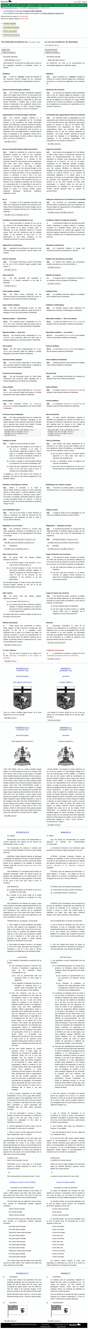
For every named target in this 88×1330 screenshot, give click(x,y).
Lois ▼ (23, 5)
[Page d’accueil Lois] (1, 7)
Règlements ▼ (31, 5)
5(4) (5, 376)
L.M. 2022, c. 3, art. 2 (67, 433)
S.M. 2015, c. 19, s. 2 (10, 433)
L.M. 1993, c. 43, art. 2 (54, 143)
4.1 (4, 278)
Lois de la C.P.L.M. (33, 7)
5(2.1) (5, 321)
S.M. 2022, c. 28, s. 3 (22, 549)
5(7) (5, 417)
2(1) (5, 152)
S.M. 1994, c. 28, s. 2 (10, 549)
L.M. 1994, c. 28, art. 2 (54, 549)
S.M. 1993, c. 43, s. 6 (10, 815)
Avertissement (23, 1324)
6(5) (5, 539)
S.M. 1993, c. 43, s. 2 (10, 141)
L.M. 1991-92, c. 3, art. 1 (72, 429)
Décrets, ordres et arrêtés (61, 5)
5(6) (5, 404)
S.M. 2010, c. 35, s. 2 (10, 431)
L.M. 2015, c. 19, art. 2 (54, 433)
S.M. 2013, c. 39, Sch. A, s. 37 (26, 539)
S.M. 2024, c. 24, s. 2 (10, 435)
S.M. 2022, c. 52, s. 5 (22, 214)
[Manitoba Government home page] (75, 1324)
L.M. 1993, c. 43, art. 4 (54, 267)
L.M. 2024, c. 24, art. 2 (54, 435)
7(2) (5, 596)
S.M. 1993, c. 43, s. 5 (10, 717)
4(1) (5, 248)
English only (5, 49)
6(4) (5, 529)
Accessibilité (15, 1324)
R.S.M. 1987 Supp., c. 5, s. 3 (12, 429)
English (84, 2)
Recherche (14, 5)
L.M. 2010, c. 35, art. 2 (54, 431)
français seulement (51, 49)
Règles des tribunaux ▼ (44, 5)
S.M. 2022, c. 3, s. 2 (22, 433)
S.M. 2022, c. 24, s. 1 (10, 285)
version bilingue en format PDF (53, 13)
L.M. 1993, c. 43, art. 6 (54, 824)
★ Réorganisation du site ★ (10, 7)
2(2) (5, 202)
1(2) (5, 93)
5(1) (5, 294)
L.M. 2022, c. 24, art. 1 (54, 283)
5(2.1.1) (6, 335)
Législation (4, 5)
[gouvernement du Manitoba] (6, 2)
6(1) (5, 443)
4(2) (5, 262)
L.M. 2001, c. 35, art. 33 (54, 542)
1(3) (5, 118)
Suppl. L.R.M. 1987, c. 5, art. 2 (56, 60)
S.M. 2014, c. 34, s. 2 (22, 431)
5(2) (5, 308)
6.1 (4, 546)
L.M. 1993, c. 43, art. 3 (54, 212)
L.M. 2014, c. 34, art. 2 (67, 431)
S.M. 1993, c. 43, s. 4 (10, 269)
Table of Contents (9, 52)
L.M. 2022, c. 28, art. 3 (67, 549)
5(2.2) (5, 349)
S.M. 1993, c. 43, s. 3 (10, 214)
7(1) (5, 557)
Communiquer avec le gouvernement (61, 1325)
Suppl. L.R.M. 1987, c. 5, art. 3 (56, 429)
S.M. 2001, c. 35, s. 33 (10, 542)
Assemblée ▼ (82, 5)
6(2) (5, 488)
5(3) (5, 363)
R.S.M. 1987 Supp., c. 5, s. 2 (12, 60)
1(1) (5, 77)
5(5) (5, 390)
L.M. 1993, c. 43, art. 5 (54, 720)
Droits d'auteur (32, 1324)
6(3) (5, 513)
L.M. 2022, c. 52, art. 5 (67, 212)
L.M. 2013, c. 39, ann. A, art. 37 (68, 539)
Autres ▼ (73, 5)
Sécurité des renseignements (45, 1325)
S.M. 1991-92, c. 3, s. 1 (27, 429)
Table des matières (52, 52)
